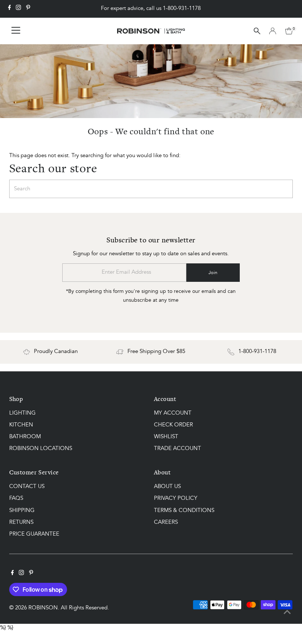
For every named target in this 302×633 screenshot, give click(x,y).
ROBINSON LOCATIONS (40, 449)
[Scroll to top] (287, 612)
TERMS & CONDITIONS (184, 510)
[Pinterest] (28, 9)
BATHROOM (25, 437)
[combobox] (151, 189)
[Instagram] (18, 9)
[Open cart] (289, 31)
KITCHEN (21, 425)
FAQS (16, 498)
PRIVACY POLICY (175, 498)
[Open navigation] (15, 31)
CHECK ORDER (173, 425)
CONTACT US (27, 487)
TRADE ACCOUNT (177, 449)
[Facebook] (9, 9)
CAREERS (166, 522)
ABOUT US (167, 487)
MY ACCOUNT (173, 413)
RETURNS (21, 522)
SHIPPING (22, 510)
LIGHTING (22, 413)
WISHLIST (166, 437)
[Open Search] (257, 31)
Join (212, 272)
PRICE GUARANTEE (34, 534)
